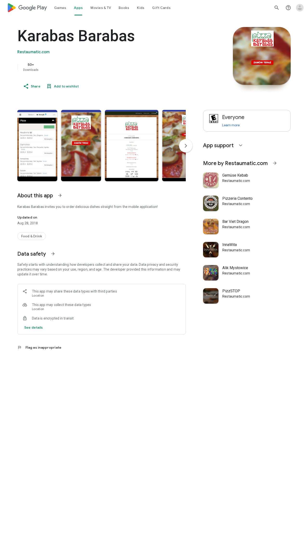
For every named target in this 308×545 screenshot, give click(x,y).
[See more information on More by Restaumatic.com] (275, 163)
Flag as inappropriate (39, 347)
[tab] (60, 7)
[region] (113, 67)
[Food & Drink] (31, 236)
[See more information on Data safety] (53, 253)
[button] (37, 145)
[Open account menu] (300, 7)
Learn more (231, 125)
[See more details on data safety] (33, 327)
